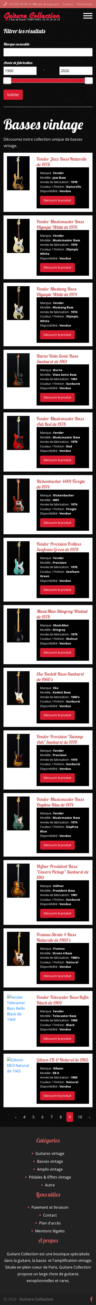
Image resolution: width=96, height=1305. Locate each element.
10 (80, 1117)
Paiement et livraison (50, 1207)
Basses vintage (50, 1161)
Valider (13, 94)
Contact (68, 4)
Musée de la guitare (46, 4)
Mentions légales (50, 1231)
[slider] (7, 80)
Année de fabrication (17, 62)
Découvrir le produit (57, 200)
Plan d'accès (84, 4)
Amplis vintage (50, 1169)
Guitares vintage (49, 1153)
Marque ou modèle (16, 44)
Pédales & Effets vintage (50, 1177)
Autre (50, 1185)
